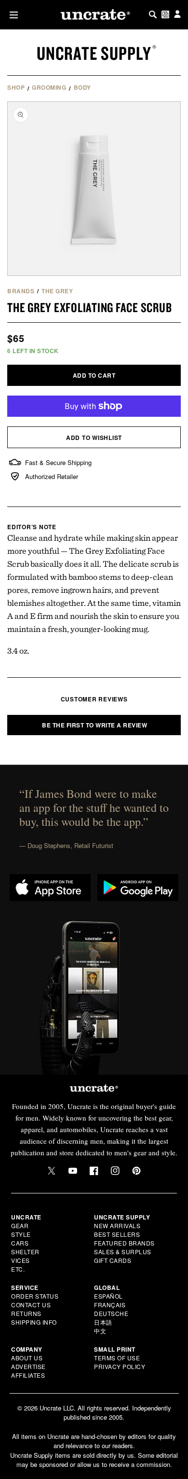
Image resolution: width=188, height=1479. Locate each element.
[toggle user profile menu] (177, 14)
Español (108, 1296)
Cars (19, 1243)
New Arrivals (117, 1225)
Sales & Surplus (122, 1251)
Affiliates (28, 1375)
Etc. (18, 1269)
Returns (26, 1313)
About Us (26, 1358)
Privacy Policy (119, 1366)
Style (21, 1234)
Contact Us (31, 1305)
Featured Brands (124, 1243)
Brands (20, 291)
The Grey (57, 291)
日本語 (103, 1322)
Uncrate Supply (94, 53)
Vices (20, 1260)
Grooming (49, 87)
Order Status (34, 1296)
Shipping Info (34, 1322)
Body (82, 87)
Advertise (28, 1366)
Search (153, 14)
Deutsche (111, 1313)
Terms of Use (117, 1358)
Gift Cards (112, 1260)
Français (109, 1305)
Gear (19, 1225)
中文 (100, 1331)
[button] (11, 14)
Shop (16, 87)
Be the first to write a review (94, 725)
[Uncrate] (94, 14)
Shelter (25, 1251)
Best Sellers (117, 1234)
